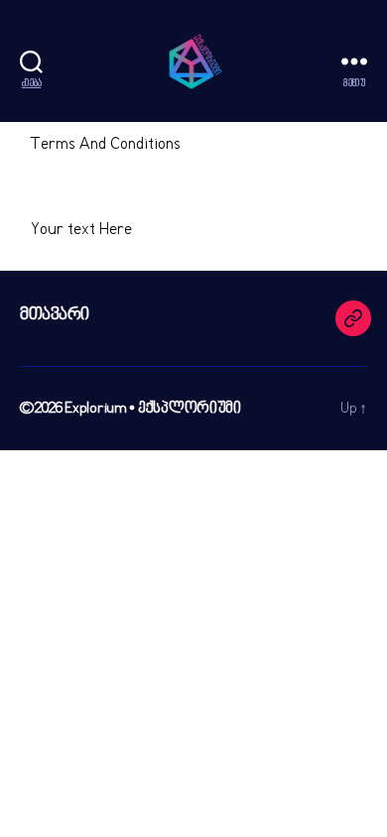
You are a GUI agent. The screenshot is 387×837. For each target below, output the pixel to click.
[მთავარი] (353, 318)
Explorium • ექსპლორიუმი (152, 409)
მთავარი (54, 314)
